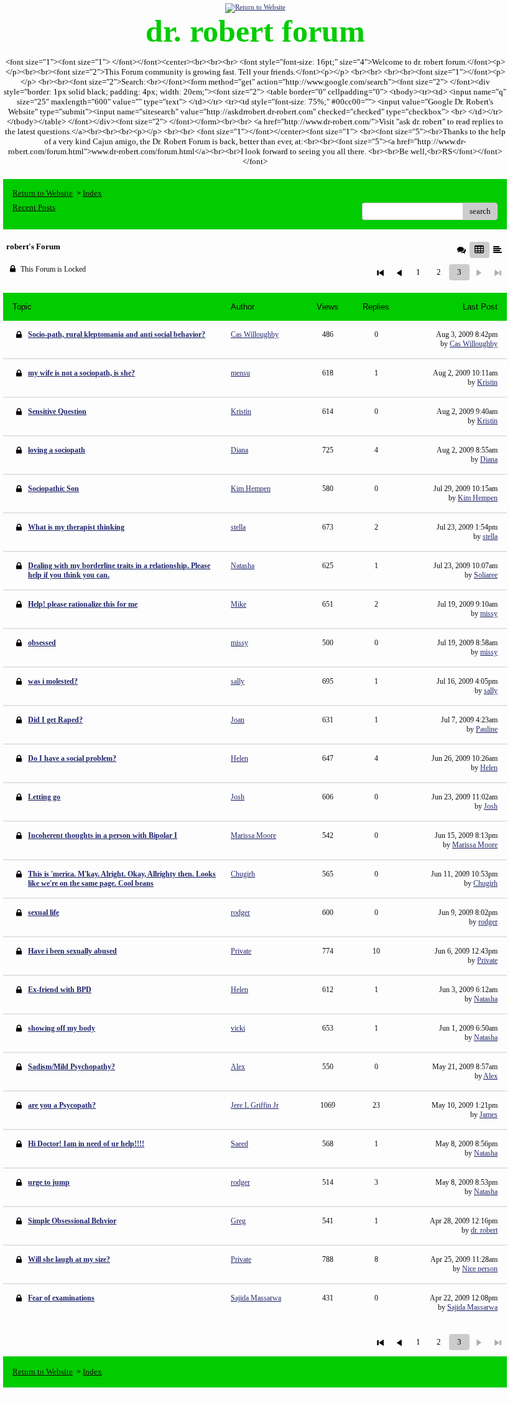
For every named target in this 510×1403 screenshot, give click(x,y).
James (489, 1114)
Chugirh (485, 883)
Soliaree (486, 575)
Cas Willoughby (474, 343)
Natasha (486, 999)
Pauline (487, 729)
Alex (490, 1076)
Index (92, 193)
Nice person (480, 1268)
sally (491, 690)
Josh (491, 806)
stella (490, 536)
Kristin (487, 382)
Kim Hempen (478, 498)
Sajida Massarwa (472, 1307)
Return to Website (42, 193)
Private (487, 960)
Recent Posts (33, 207)
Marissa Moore (475, 844)
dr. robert (484, 1230)
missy (489, 613)
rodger (488, 922)
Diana (489, 459)
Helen (489, 767)
